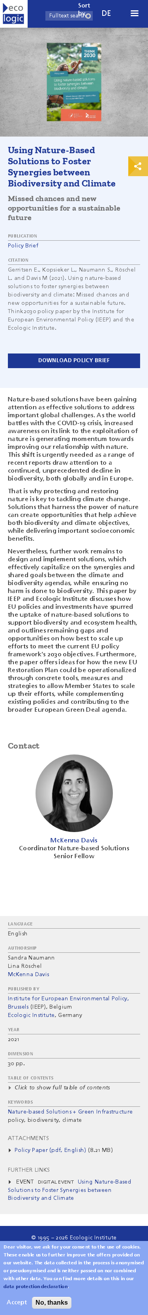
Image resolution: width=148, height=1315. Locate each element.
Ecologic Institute (31, 1015)
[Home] (14, 14)
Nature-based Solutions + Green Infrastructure (70, 1112)
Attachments (28, 1138)
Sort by (84, 10)
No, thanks (52, 1302)
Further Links (29, 1170)
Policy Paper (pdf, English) (50, 1150)
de (106, 13)
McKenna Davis (28, 974)
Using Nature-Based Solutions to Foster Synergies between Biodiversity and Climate (69, 1190)
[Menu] (134, 14)
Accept (17, 1303)
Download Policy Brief (74, 360)
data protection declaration (35, 1287)
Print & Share (138, 166)
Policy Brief (23, 246)
